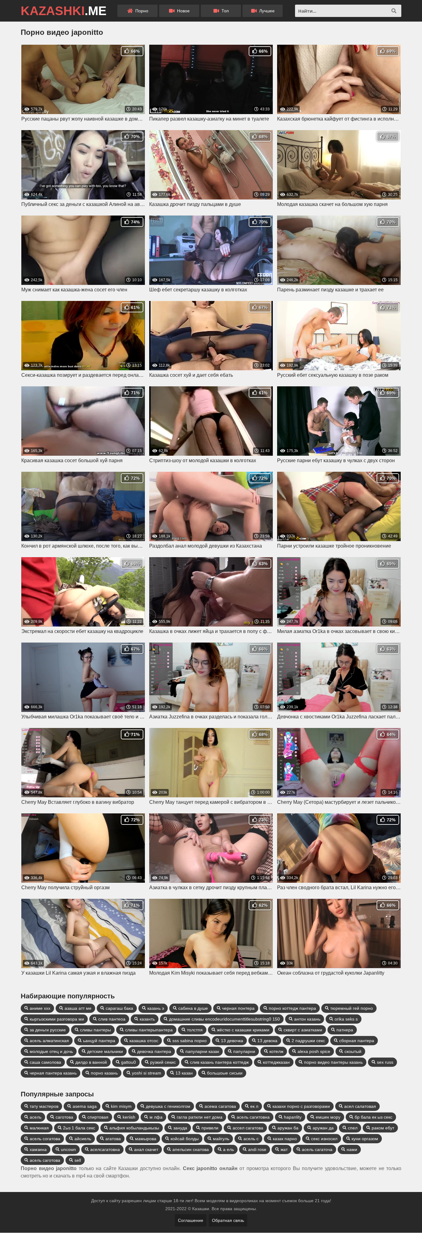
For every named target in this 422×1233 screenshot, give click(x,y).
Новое (183, 10)
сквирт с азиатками (303, 1029)
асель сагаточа (317, 1149)
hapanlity (293, 1117)
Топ (224, 10)
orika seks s (346, 1019)
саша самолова (45, 1062)
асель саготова (45, 1160)
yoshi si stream (146, 1073)
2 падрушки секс (308, 1040)
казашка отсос (143, 1040)
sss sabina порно (189, 1040)
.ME (64, 10)
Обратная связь (228, 1220)
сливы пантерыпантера (149, 1029)
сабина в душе (193, 1008)
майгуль (221, 1138)
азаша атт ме (78, 1008)
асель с (251, 1138)
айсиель (82, 1138)
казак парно (285, 1138)
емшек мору (328, 1117)
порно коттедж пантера (292, 1008)
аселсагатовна (105, 1149)
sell (77, 1160)
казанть (147, 1019)
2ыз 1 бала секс (79, 1127)
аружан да (323, 1127)
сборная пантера (356, 1040)
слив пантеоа (111, 1019)
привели (209, 1127)
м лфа (156, 1117)
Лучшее (266, 10)
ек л (254, 1106)
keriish (129, 1117)
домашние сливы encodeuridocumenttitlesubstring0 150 (224, 1019)
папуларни (244, 1051)
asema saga (85, 1106)
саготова (64, 1117)
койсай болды (185, 1138)
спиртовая (97, 1117)
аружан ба (287, 1127)
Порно (141, 10)
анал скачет (146, 1149)
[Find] (394, 11)
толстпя (195, 1029)
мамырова (145, 1138)
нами (352, 1149)
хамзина (38, 1149)
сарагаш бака (119, 1008)
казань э (155, 1008)
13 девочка (232, 1040)
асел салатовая (360, 1106)
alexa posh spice (314, 1051)
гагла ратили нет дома (199, 1117)
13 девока (267, 1040)
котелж (276, 1051)
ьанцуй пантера (99, 1040)
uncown (68, 1149)
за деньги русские (48, 1029)
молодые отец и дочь (51, 1051)
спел (352, 1127)
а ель (228, 1149)
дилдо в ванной (91, 1062)
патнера (344, 1029)
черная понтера (238, 1008)
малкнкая (39, 1127)
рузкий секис (163, 1062)
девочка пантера (154, 1051)
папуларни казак (202, 1051)
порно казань (104, 1073)
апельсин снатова (190, 1149)
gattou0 (128, 1062)
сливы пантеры (95, 1029)
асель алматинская (49, 1040)
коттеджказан (276, 1062)
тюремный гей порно (351, 1008)
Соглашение (190, 1220)
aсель (35, 1117)
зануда (180, 1127)
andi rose (257, 1149)
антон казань (307, 1019)
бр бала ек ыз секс (373, 1117)
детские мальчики (105, 1051)
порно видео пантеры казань (333, 1062)
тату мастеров (44, 1106)
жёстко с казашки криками (243, 1029)
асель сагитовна (253, 1117)
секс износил (324, 1138)
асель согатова (45, 1138)
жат (284, 1149)
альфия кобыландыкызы (134, 1127)
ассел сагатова (248, 1127)
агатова (113, 1138)
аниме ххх (40, 1008)
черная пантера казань (53, 1073)
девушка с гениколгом (168, 1106)
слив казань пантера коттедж (219, 1062)
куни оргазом (365, 1138)
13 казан (184, 1073)
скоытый (352, 1051)
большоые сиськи (225, 1073)
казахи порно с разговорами (301, 1106)
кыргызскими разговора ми (57, 1019)
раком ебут (383, 1127)
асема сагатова (220, 1106)
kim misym (121, 1106)
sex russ (385, 1062)
